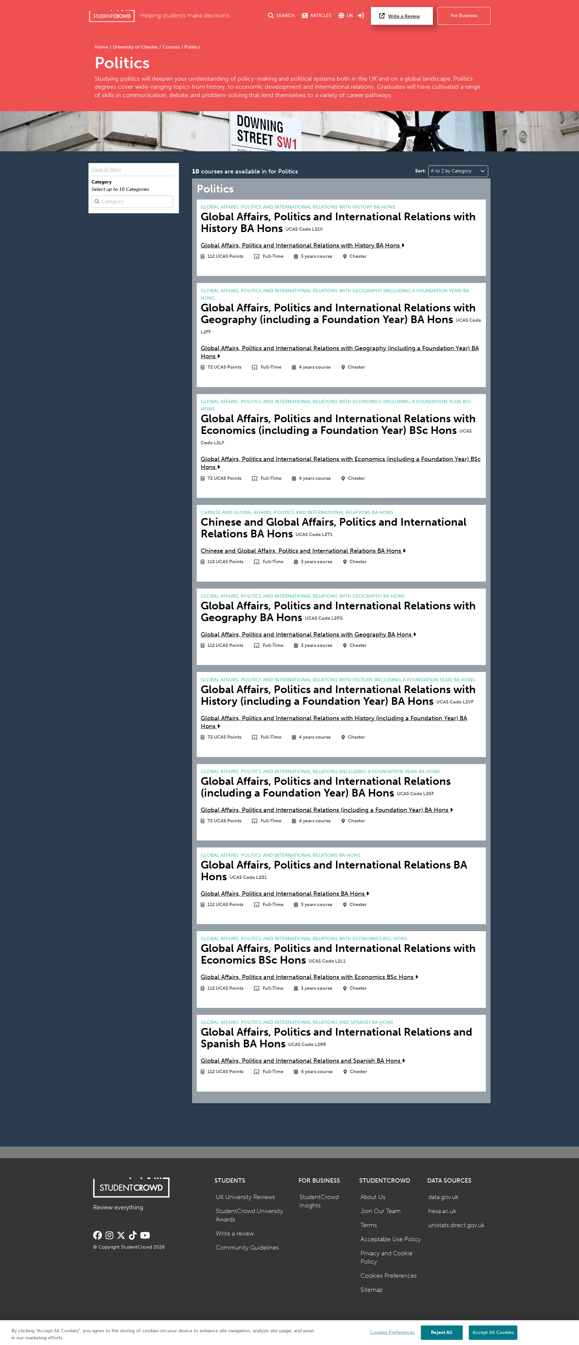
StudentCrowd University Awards (249, 1215)
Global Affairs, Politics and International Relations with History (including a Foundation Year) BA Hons (334, 722)
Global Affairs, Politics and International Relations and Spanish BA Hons (301, 1060)
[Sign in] (361, 16)
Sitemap (372, 1289)
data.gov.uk (443, 1197)
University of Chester (135, 47)
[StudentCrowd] (111, 16)
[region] (289, 1332)
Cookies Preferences (389, 1275)
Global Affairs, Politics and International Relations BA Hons (283, 893)
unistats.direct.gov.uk (456, 1225)
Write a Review (404, 16)
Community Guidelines (247, 1247)
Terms (369, 1225)
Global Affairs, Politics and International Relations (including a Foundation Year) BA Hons (325, 810)
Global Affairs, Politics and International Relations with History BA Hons (301, 245)
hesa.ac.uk (442, 1211)
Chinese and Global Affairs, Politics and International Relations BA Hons (302, 550)
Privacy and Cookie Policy (386, 1257)
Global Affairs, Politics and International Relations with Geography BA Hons (307, 634)
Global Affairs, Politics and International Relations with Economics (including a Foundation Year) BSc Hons (341, 463)
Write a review (235, 1233)
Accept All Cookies (493, 1332)
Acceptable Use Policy (391, 1239)
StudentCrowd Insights (319, 1201)
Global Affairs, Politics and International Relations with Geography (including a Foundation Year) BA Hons (340, 352)
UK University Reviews (245, 1197)
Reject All (441, 1332)
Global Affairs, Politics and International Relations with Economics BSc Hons (308, 977)
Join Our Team (381, 1211)
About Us (373, 1197)
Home (102, 47)
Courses (171, 47)
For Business (464, 15)
